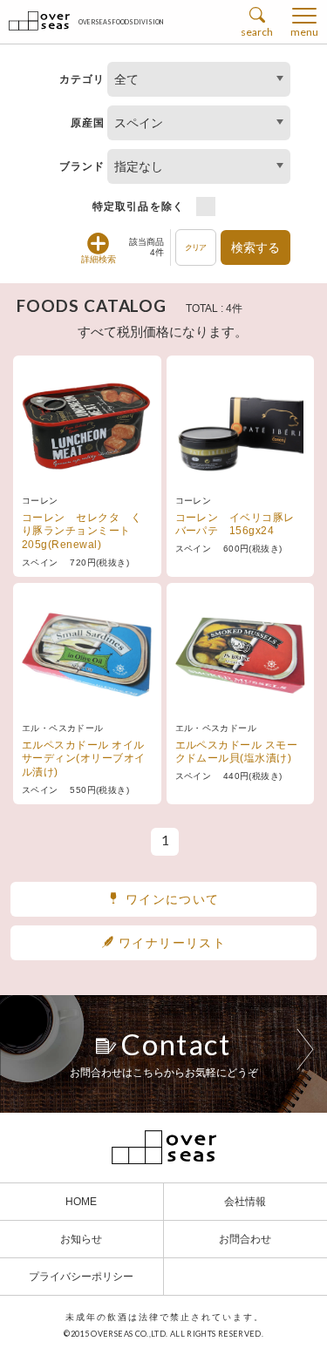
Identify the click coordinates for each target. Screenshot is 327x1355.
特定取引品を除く (138, 206)
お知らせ (81, 1239)
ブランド (82, 166)
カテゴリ (82, 79)
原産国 (88, 123)
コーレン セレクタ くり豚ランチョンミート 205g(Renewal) (81, 531)
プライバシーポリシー (81, 1276)
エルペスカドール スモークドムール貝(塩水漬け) (236, 752)
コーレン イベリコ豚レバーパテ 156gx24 (235, 525)
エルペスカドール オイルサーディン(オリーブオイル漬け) (84, 758)
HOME (81, 1202)
